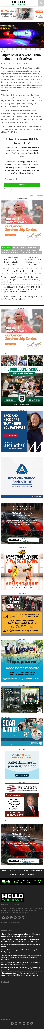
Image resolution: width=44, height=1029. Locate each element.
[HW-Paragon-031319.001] (22, 816)
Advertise (13, 874)
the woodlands (37, 253)
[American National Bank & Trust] (22, 497)
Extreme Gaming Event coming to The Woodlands (11, 262)
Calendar (12, 870)
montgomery (6, 250)
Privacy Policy (23, 870)
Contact (22, 874)
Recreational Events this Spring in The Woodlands (32, 262)
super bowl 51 (15, 253)
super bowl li (26, 253)
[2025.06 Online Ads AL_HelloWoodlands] (22, 635)
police (28, 250)
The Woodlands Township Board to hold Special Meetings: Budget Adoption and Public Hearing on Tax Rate (21, 279)
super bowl (5, 253)
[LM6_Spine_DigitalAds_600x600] (22, 452)
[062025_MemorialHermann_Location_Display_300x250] (22, 778)
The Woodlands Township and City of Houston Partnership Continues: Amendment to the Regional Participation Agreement (20, 289)
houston (23, 247)
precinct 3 (35, 250)
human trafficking (34, 247)
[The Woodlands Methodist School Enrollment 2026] (22, 745)
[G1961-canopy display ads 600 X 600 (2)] (22, 240)
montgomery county (18, 250)
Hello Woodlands (10, 63)
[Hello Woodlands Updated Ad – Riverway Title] (22, 713)
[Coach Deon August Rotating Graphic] (22, 589)
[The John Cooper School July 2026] (22, 406)
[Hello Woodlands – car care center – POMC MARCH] (22, 543)
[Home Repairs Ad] (22, 681)
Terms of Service (36, 870)
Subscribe (31, 874)
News (4, 870)
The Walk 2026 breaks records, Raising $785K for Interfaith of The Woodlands (21, 298)
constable (16, 247)
